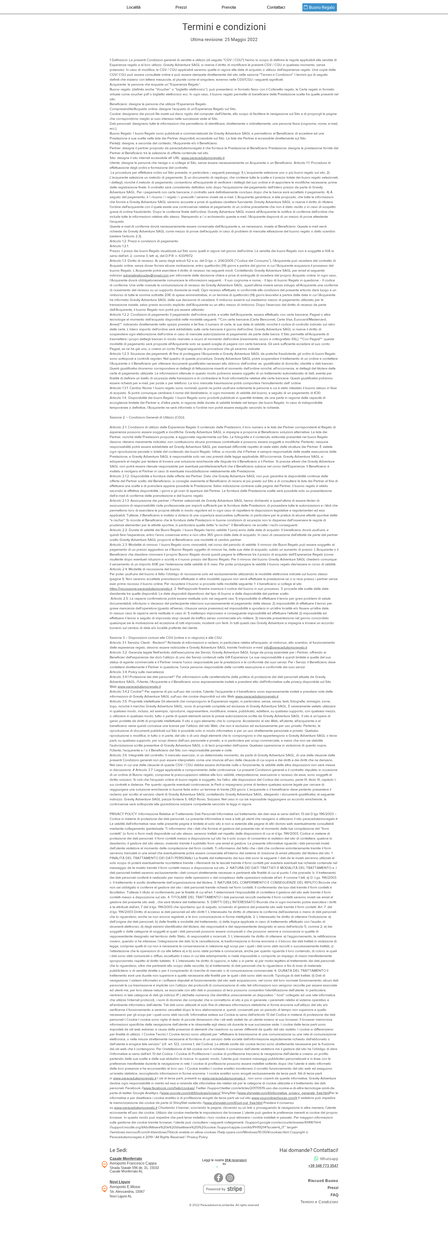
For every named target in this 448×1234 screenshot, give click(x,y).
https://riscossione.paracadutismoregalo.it (141, 589)
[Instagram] (229, 1177)
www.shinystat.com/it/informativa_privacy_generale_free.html (283, 1093)
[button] (133, 7)
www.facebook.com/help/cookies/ (169, 1088)
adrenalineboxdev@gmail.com (146, 275)
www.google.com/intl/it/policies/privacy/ (190, 1093)
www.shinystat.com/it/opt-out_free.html (233, 1103)
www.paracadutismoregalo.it (202, 158)
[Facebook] (218, 1177)
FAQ (334, 1195)
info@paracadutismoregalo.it (285, 647)
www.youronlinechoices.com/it (274, 1098)
